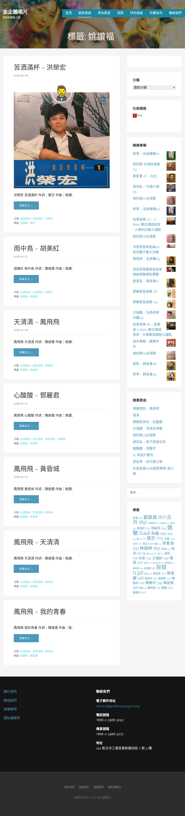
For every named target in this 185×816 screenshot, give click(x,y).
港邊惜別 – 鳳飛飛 (146, 408)
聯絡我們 (175, 13)
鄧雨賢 (164, 578)
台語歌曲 (25, 292)
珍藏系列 (155, 13)
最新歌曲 (84, 13)
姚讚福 (24, 222)
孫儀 (158, 533)
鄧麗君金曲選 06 (145, 291)
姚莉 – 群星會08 (145, 364)
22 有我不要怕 (143, 455)
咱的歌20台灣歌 (144, 198)
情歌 (120, 13)
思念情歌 (38, 439)
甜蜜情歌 (38, 365)
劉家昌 (154, 517)
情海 (136, 415)
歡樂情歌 (38, 651)
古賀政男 (153, 523)
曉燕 (157, 544)
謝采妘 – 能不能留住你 (149, 442)
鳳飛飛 (49, 365)
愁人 (141, 538)
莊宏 (148, 573)
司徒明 (164, 523)
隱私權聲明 (12, 718)
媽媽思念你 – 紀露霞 (147, 422)
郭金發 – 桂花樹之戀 (147, 462)
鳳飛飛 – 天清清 (36, 542)
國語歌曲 (25, 218)
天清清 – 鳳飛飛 (36, 322)
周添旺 (143, 528)
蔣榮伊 (151, 578)
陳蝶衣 (153, 583)
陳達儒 (34, 296)
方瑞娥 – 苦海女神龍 (147, 428)
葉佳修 (159, 573)
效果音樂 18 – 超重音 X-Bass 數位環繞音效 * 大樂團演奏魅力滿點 (152, 329)
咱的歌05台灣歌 (144, 353)
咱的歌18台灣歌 (144, 236)
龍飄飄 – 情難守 (144, 448)
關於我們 (10, 692)
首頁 (68, 13)
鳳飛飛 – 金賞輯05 (146, 259)
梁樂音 (166, 549)
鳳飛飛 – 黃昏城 (36, 469)
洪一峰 (158, 554)
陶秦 (143, 588)
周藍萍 (158, 528)
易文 (148, 543)
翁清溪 (169, 563)
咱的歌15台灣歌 (144, 435)
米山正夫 (158, 563)
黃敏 (167, 587)
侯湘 (138, 517)
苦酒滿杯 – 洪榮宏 (40, 67)
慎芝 (32, 222)
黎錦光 (139, 592)
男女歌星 (104, 13)
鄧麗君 (62, 439)
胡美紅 (49, 292)
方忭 (137, 543)
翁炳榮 (138, 568)
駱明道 (154, 587)
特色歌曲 (136, 13)
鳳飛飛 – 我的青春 (40, 611)
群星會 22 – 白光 (145, 176)
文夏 (169, 539)
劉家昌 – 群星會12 (146, 281)
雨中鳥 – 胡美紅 (36, 248)
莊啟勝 (149, 568)
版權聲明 (10, 709)
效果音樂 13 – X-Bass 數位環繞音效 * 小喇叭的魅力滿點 (147, 225)
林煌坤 (150, 548)
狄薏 (145, 558)
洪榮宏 (49, 218)
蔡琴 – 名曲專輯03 (146, 209)
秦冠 (148, 563)
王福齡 (160, 558)
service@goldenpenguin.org (117, 706)
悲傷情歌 (38, 218)
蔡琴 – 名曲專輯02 (146, 154)
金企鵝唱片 (15, 11)
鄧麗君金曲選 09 (145, 302)
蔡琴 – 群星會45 (144, 374)
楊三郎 (148, 553)
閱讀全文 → (26, 205)
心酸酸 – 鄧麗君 (36, 395)
